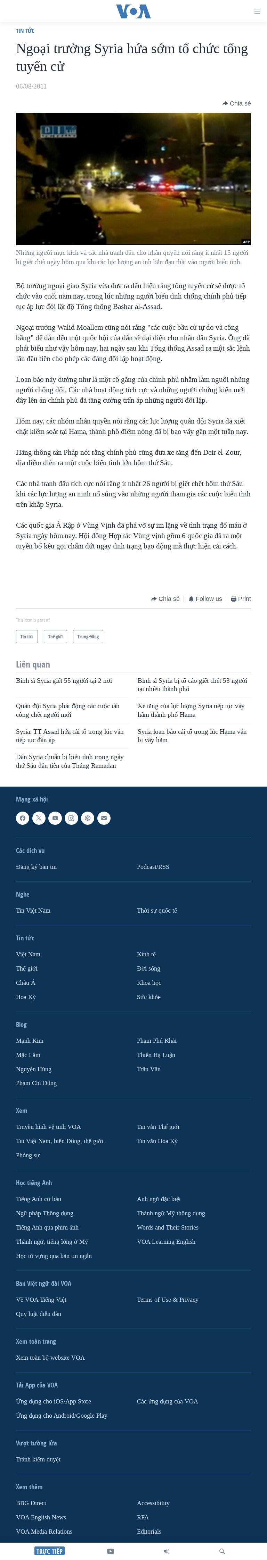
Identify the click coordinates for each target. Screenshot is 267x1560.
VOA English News (41, 1517)
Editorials (149, 1532)
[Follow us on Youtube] (55, 818)
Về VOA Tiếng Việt (41, 1300)
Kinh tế (146, 954)
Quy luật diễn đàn (38, 1314)
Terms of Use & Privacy (168, 1300)
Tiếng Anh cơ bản (38, 1199)
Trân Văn (149, 1069)
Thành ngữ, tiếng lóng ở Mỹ (52, 1242)
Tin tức (25, 31)
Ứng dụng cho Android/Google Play (61, 1416)
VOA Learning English (166, 1242)
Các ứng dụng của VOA (167, 1402)
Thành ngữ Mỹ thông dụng (171, 1213)
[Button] (236, 103)
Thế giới (27, 969)
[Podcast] (87, 818)
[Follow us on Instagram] (71, 818)
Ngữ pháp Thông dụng (44, 1213)
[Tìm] (222, 1551)
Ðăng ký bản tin (36, 867)
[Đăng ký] (104, 818)
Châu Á (25, 983)
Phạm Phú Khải (157, 1041)
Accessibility (153, 1503)
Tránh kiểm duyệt (38, 1459)
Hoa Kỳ (26, 997)
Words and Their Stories (168, 1228)
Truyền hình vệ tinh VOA (48, 1127)
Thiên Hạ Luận (156, 1055)
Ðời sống (148, 969)
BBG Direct (31, 1503)
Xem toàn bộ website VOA (50, 1358)
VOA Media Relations (44, 1532)
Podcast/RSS (153, 867)
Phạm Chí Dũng (36, 1083)
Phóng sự (28, 1155)
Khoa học (149, 983)
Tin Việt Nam (33, 911)
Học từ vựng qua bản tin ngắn (54, 1256)
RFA (143, 1517)
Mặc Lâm (28, 1055)
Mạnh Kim (29, 1041)
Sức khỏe (149, 997)
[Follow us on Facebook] (22, 818)
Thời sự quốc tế (157, 911)
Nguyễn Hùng (33, 1069)
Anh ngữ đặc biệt (159, 1199)
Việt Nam (28, 954)
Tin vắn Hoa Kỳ (157, 1141)
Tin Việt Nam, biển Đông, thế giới (59, 1141)
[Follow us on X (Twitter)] (39, 818)
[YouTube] (110, 1551)
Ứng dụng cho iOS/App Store (53, 1402)
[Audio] (166, 1551)
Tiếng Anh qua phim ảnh (47, 1228)
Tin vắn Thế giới (158, 1127)
